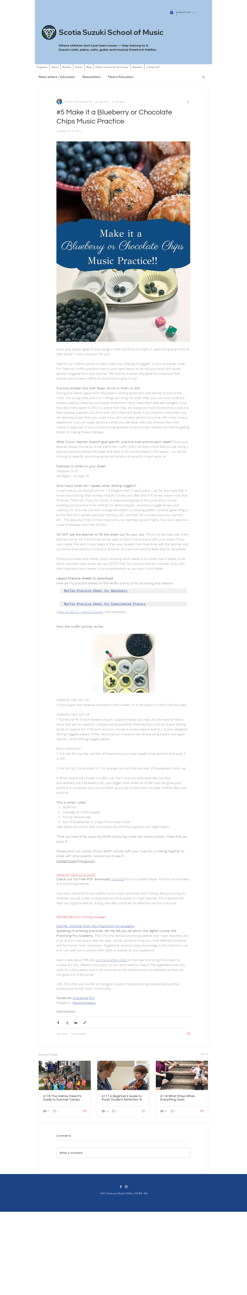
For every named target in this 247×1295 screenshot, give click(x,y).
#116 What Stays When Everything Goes (177, 1097)
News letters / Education (57, 77)
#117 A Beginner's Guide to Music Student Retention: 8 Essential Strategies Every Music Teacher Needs (122, 1097)
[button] (171, 12)
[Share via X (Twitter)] (67, 1022)
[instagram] (126, 1186)
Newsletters (91, 77)
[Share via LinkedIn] (76, 1022)
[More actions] (188, 101)
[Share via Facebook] (58, 1022)
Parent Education (121, 77)
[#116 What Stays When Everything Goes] (182, 1075)
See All (204, 1054)
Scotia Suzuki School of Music (111, 32)
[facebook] (121, 1186)
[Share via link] (84, 1022)
